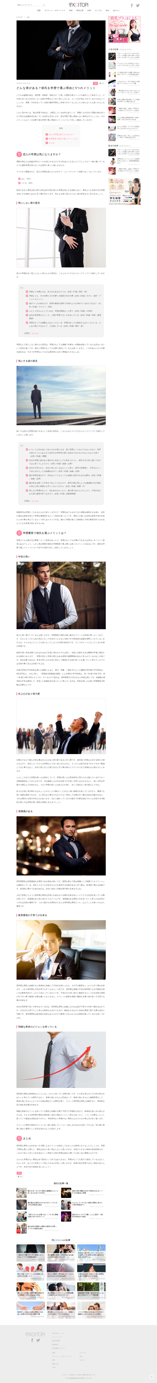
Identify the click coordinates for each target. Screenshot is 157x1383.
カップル (98, 10)
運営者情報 (56, 1341)
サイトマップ (57, 1337)
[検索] (44, 5)
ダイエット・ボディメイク (54, 10)
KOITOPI (19, 17)
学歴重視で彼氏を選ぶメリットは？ (63, 139)
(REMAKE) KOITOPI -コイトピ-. (81, 1378)
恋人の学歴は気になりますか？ (62, 134)
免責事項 (55, 1344)
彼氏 (102, 83)
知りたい (116, 10)
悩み (107, 10)
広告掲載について (58, 1348)
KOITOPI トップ (58, 1333)
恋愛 (39, 10)
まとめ (51, 143)
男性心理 (79, 10)
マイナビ (35, 333)
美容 (71, 10)
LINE (89, 10)
